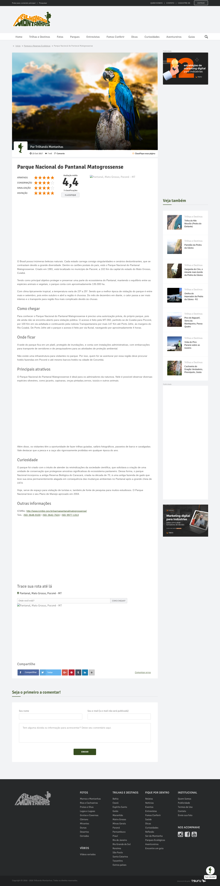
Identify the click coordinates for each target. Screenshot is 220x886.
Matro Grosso (119, 819)
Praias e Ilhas (87, 807)
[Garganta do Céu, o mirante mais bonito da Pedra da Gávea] (174, 271)
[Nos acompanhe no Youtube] (194, 834)
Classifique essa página (145, 153)
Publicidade (184, 802)
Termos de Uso (185, 807)
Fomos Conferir (115, 37)
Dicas (134, 37)
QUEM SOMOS (156, 3)
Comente (61, 153)
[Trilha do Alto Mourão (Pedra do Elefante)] (174, 222)
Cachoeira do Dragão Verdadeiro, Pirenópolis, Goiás (193, 369)
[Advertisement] (145, 19)
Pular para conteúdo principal (23, 3)
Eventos (149, 807)
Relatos (149, 798)
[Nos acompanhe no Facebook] (187, 834)
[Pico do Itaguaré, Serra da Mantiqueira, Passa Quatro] (174, 319)
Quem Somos (184, 798)
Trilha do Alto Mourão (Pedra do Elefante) (192, 223)
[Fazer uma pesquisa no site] (204, 35)
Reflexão (149, 831)
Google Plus (65, 672)
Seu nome (24, 710)
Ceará (115, 802)
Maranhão (118, 815)
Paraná (116, 827)
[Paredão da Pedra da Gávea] (174, 246)
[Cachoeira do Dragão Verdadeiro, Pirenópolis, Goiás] (174, 368)
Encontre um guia (154, 848)
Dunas (83, 827)
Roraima (117, 848)
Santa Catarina (120, 856)
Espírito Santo (120, 807)
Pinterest (72, 672)
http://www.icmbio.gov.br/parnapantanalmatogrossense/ (56, 511)
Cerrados (84, 835)
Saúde (148, 819)
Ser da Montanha (154, 835)
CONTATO (170, 3)
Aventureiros (174, 37)
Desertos (84, 831)
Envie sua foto (185, 815)
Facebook (28, 672)
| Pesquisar (41, 3)
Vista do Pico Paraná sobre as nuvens (192, 345)
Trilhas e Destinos (39, 37)
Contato (182, 811)
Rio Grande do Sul (122, 844)
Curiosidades (152, 37)
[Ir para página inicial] (33, 796)
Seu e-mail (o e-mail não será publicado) (108, 710)
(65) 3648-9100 (32, 515)
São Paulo (118, 852)
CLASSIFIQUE (70, 195)
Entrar (201, 3)
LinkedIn (85, 672)
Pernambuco (119, 831)
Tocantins (118, 860)
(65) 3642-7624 (51, 515)
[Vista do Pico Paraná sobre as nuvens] (174, 343)
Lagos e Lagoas (87, 811)
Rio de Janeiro (120, 840)
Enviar (84, 752)
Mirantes (84, 823)
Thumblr (78, 672)
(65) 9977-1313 (70, 515)
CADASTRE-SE (184, 3)
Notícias (149, 802)
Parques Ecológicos (155, 840)
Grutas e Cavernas (89, 815)
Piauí (115, 835)
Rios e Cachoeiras (89, 802)
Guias (191, 37)
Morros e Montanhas (90, 798)
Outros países (119, 864)
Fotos (60, 37)
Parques (75, 37)
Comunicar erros (143, 672)
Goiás (115, 811)
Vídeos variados (88, 854)
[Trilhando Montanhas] (32, 19)
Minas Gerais (119, 823)
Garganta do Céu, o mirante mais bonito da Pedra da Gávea (193, 272)
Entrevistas (93, 37)
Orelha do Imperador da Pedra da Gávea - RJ (193, 296)
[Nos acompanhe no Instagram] (180, 834)
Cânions (84, 819)
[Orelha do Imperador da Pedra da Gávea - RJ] (174, 295)
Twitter (50, 672)
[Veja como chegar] (121, 189)
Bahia (115, 798)
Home (18, 37)
